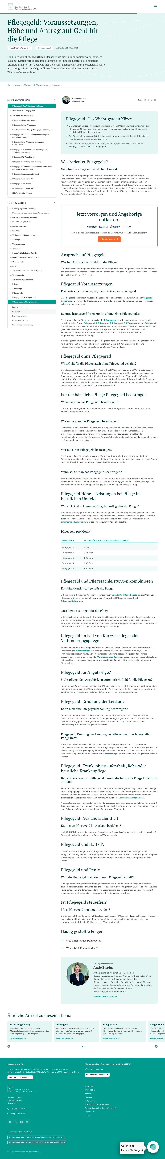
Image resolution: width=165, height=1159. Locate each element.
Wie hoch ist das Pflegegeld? (83, 940)
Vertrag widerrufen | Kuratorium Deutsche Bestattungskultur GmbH (37, 1142)
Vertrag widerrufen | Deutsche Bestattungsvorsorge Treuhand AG (36, 1137)
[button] (156, 1046)
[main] (109, 551)
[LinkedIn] (151, 100)
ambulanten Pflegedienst (132, 797)
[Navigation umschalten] (155, 6)
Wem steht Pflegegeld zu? (82, 948)
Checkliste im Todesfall (96, 1074)
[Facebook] (148, 100)
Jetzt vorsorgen (107, 239)
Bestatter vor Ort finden (19, 1077)
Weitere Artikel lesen (103, 996)
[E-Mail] (155, 100)
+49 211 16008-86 (95, 1069)
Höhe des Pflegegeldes (83, 143)
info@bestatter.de (18, 1113)
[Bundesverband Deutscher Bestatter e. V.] (21, 6)
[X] (145, 100)
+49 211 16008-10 (17, 1109)
